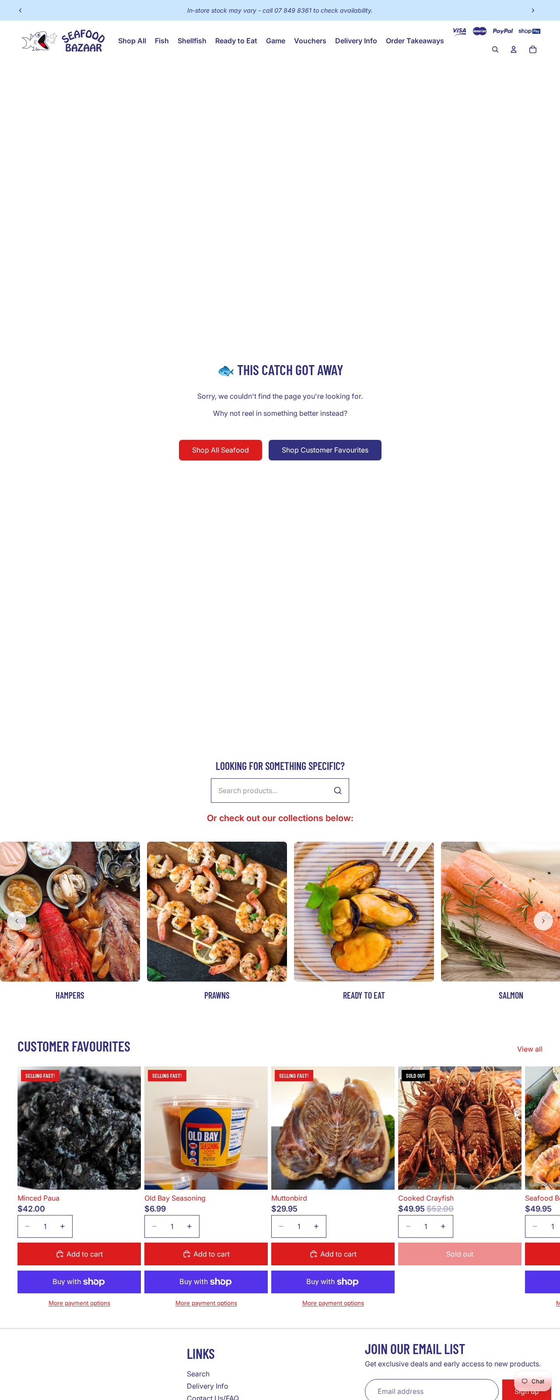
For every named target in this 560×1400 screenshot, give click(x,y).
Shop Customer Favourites (325, 450)
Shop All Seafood (220, 450)
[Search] (495, 49)
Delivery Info (207, 1386)
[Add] (127, 1176)
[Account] (513, 49)
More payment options (79, 1302)
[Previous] (16, 920)
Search (198, 1373)
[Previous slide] (20, 10)
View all (529, 1049)
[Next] (543, 920)
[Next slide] (532, 10)
